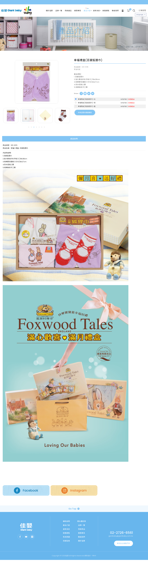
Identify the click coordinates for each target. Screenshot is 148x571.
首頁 (122, 47)
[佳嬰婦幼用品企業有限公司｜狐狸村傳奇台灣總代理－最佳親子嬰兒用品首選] (26, 527)
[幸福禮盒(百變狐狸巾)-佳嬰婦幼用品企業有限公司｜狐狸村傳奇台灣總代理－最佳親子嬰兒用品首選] (88, 93)
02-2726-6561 (121, 533)
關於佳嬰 (49, 10)
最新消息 (96, 10)
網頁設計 (88, 556)
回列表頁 (139, 47)
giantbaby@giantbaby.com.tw (121, 536)
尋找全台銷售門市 (123, 543)
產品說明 (74, 139)
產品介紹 (87, 10)
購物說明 (66, 521)
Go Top (72, 508)
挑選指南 (66, 541)
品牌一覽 (58, 10)
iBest (94, 555)
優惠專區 (77, 10)
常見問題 (66, 537)
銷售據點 (105, 10)
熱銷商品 (81, 529)
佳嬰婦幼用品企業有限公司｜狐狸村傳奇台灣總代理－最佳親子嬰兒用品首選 (11, 10)
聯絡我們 (115, 10)
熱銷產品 (68, 10)
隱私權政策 (81, 521)
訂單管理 (142, 10)
